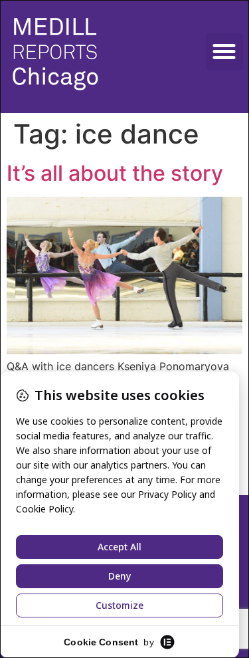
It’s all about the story (115, 173)
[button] (224, 51)
